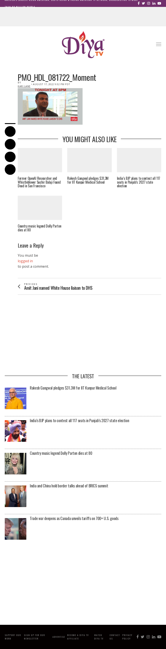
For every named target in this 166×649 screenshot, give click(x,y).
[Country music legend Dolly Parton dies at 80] (15, 463)
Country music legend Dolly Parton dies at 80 (39, 228)
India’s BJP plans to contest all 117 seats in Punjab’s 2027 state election (138, 182)
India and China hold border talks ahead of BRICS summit (69, 486)
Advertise (59, 636)
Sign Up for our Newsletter (34, 636)
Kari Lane (24, 86)
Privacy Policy (127, 636)
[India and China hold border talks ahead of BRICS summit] (15, 496)
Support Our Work (13, 636)
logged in (25, 261)
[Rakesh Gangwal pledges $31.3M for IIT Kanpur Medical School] (15, 398)
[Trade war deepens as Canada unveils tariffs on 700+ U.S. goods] (15, 529)
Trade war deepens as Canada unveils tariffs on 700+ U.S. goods (74, 518)
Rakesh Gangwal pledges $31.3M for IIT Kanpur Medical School (88, 180)
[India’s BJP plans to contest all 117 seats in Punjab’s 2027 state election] (15, 431)
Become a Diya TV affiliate (78, 636)
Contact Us (115, 636)
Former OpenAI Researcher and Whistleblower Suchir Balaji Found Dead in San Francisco (39, 182)
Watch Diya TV (99, 636)
